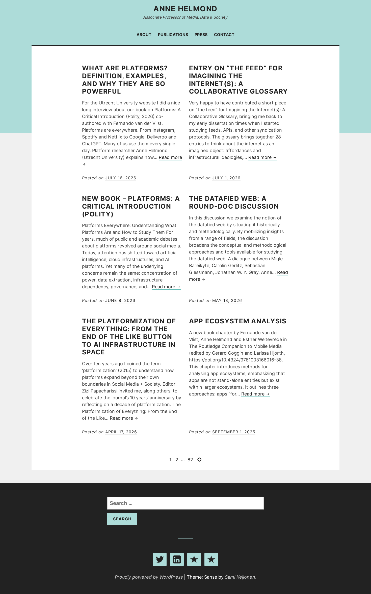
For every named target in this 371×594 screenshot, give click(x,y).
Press (201, 34)
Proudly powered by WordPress (149, 577)
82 (190, 459)
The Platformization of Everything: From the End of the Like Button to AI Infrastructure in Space (129, 336)
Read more (262, 157)
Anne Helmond (185, 8)
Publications (173, 34)
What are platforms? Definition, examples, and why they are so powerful (125, 79)
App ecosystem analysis (238, 321)
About (144, 34)
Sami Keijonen (240, 577)
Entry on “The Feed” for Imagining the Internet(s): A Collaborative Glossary (238, 79)
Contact (224, 34)
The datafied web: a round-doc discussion (234, 202)
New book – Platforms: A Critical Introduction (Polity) (131, 206)
